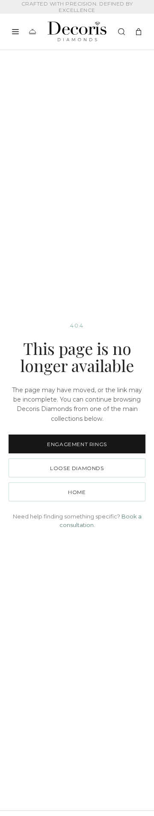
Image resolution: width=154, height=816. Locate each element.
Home (77, 492)
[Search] (121, 32)
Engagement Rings (77, 444)
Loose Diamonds (77, 468)
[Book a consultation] (32, 32)
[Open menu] (15, 32)
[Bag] (138, 32)
